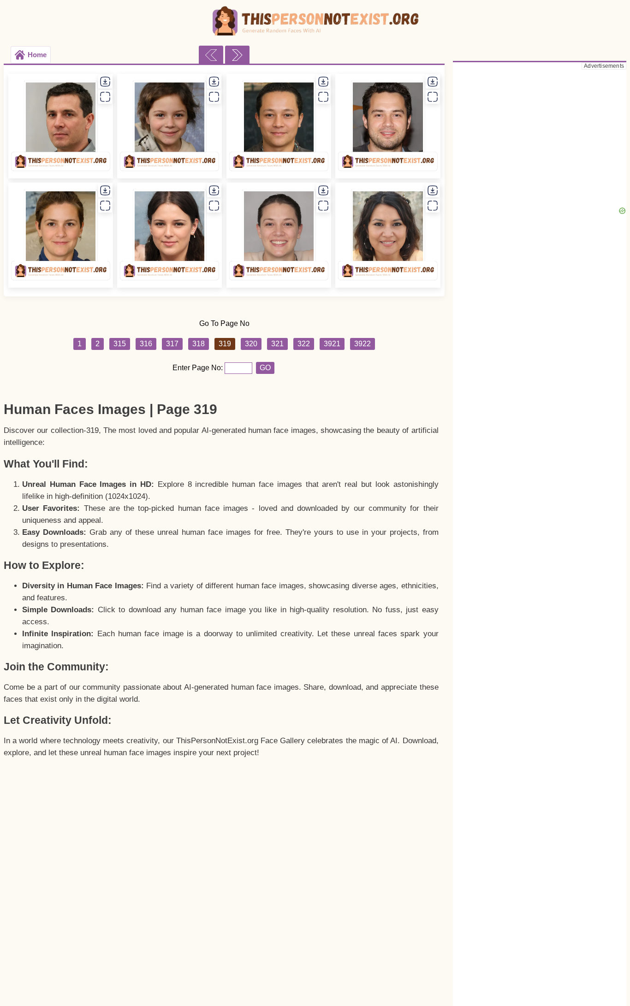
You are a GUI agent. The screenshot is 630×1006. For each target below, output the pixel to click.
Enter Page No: (198, 368)
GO (265, 368)
